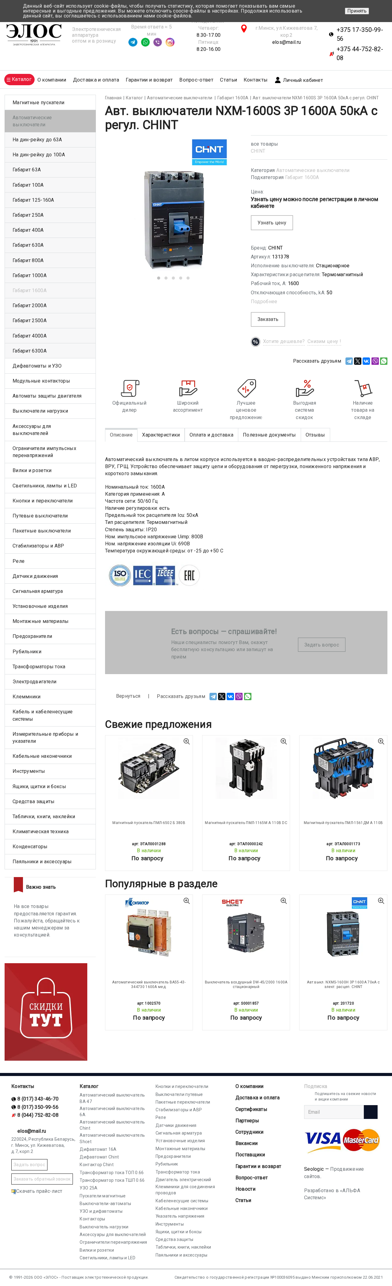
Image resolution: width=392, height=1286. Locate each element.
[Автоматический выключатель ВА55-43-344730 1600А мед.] (148, 927)
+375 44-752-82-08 (360, 53)
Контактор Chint (97, 1164)
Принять (357, 11)
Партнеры (247, 1121)
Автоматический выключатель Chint (112, 1125)
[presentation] (119, 210)
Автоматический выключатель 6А (112, 1111)
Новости (245, 1189)
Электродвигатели (35, 682)
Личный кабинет (303, 80)
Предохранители (32, 636)
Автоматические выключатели (313, 170)
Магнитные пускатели (39, 102)
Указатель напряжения (180, 1216)
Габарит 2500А (30, 320)
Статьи (228, 80)
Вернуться (128, 696)
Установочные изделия (40, 606)
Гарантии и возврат (149, 80)
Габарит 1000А (30, 275)
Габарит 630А (28, 245)
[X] (357, 361)
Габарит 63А (27, 170)
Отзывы (315, 435)
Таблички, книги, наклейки (44, 816)
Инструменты (29, 771)
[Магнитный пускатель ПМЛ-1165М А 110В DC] (246, 768)
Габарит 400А (28, 230)
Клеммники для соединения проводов (185, 1189)
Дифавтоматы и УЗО (37, 366)
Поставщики (250, 1155)
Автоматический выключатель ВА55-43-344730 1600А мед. (149, 984)
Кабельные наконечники (42, 756)
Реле (18, 561)
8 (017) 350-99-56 (37, 1107)
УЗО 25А (88, 1187)
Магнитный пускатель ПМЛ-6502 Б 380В (148, 823)
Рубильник (167, 1164)
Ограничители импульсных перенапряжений (44, 451)
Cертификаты (251, 1109)
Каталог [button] (22, 79)
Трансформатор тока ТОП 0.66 (112, 1172)
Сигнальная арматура (38, 591)
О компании (250, 1086)
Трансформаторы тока (39, 667)
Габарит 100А (28, 185)
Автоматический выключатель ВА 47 (112, 1098)
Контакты (255, 80)
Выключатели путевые (179, 1094)
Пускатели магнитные (103, 1195)
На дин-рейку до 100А (39, 155)
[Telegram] (349, 361)
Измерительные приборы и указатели (45, 737)
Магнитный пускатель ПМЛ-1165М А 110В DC (246, 823)
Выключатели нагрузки (40, 411)
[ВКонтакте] (366, 361)
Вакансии (247, 1143)
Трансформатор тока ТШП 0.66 (112, 1180)
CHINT (258, 151)
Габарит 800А (28, 260)
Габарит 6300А (30, 351)
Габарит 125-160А (33, 200)
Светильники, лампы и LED (45, 486)
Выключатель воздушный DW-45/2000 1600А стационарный (246, 984)
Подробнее (264, 301)
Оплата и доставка (211, 435)
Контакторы (92, 1218)
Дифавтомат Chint (99, 1156)
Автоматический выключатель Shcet (112, 1138)
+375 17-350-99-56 (360, 34)
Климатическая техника (41, 831)
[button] (158, 278)
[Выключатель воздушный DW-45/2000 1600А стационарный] (246, 927)
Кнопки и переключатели (43, 501)
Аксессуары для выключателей (32, 429)
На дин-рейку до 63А (37, 140)
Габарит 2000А (30, 305)
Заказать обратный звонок (42, 1179)
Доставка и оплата (96, 80)
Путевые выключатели (40, 516)
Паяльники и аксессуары (42, 861)
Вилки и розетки (32, 470)
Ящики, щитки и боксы (39, 786)
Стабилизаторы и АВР (38, 546)
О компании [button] (51, 80)
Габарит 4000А (30, 336)
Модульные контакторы (41, 381)
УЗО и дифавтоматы (101, 1211)
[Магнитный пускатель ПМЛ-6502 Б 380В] (148, 768)
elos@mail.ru (286, 42)
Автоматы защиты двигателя (47, 396)
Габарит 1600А (302, 177)
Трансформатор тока (178, 1172)
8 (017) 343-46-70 (37, 1099)
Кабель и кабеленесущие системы (43, 715)
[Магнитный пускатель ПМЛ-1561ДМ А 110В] (343, 768)
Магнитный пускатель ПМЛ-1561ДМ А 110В (343, 823)
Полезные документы (269, 435)
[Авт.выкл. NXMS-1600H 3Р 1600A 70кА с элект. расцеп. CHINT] (343, 927)
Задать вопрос (321, 645)
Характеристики (161, 435)
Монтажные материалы (41, 621)
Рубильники (27, 651)
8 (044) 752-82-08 (37, 1115)
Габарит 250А (28, 215)
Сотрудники (250, 1132)
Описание (121, 435)
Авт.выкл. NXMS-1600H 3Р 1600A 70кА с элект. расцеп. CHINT (343, 984)
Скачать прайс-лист (39, 1191)
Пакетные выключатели (42, 531)
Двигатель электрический (183, 1179)
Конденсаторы (30, 846)
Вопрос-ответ (196, 80)
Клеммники (27, 697)
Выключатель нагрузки (104, 1226)
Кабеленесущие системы (182, 1200)
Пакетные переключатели (183, 1102)
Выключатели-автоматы (105, 1203)
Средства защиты (34, 801)
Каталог (89, 1086)
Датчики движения (35, 576)
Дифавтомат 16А (98, 1149)
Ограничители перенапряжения (113, 1242)
